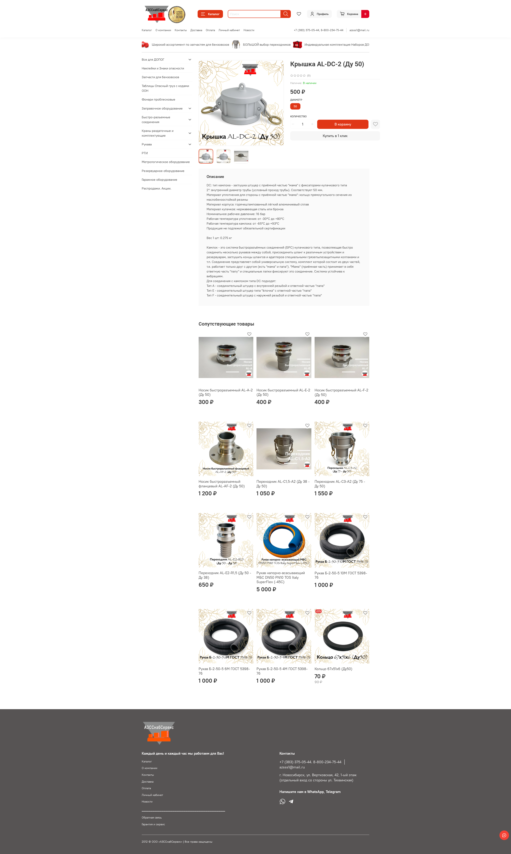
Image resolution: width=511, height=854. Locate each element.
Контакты (181, 30)
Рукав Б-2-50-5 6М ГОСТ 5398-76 (224, 671)
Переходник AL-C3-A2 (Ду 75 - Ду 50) (340, 483)
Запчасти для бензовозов (160, 77)
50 (295, 106)
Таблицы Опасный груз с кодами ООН (165, 88)
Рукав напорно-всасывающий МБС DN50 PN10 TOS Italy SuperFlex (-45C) (280, 577)
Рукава (147, 144)
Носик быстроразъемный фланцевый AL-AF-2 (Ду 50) (222, 483)
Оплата (210, 30)
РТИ (145, 153)
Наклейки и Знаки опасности (163, 68)
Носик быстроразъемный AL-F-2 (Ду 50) (341, 392)
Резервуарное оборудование (163, 171)
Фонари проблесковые (158, 100)
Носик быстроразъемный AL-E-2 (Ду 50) (283, 392)
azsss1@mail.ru (359, 30)
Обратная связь (152, 817)
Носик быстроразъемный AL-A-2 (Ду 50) (226, 392)
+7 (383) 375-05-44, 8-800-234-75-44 (318, 30)
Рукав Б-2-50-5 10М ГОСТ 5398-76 (341, 575)
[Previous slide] (205, 103)
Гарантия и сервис (153, 824)
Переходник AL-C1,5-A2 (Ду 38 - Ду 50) (283, 483)
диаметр (296, 99)
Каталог (214, 14)
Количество (298, 116)
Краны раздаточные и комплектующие (157, 133)
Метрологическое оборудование (166, 162)
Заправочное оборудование (162, 108)
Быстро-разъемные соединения (156, 119)
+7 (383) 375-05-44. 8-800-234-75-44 (310, 762)
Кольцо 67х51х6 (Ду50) (333, 668)
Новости (249, 30)
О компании (163, 30)
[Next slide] (277, 103)
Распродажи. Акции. (156, 188)
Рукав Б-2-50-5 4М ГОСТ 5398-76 (282, 671)
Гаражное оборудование (159, 180)
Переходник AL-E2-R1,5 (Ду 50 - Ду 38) (225, 575)
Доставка (196, 30)
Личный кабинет (229, 30)
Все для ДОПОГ (153, 59)
